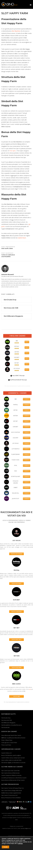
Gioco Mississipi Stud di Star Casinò (11, 735)
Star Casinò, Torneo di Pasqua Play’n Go (12, 788)
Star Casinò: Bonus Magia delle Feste (11, 790)
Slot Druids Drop (5, 718)
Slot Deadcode (5, 727)
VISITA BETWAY (16, 583)
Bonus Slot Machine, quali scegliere (11, 755)
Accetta (5, 847)
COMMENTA (26, 399)
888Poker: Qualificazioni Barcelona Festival (13, 738)
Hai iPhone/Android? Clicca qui (18, 380)
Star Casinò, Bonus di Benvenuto (10, 773)
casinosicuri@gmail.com (26, 828)
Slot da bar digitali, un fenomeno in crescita (13, 762)
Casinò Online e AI (6, 753)
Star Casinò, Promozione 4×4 (9, 795)
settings (20, 843)
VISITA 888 (16, 696)
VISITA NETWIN (16, 667)
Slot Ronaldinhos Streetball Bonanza (11, 725)
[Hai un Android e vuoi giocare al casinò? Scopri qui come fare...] (9, 380)
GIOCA (27, 342)
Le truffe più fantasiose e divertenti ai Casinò (13, 778)
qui (30, 689)
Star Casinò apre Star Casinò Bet (10, 770)
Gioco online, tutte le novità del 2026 (11, 760)
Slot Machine (16, 31)
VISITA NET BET (16, 639)
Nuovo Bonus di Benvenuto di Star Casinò (13, 780)
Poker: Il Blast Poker (6, 740)
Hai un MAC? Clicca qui (18, 375)
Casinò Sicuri (22, 238)
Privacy (23, 836)
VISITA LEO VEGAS (16, 554)
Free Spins (13, 151)
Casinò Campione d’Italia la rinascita (11, 775)
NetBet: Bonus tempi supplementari (11, 793)
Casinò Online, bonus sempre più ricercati (13, 758)
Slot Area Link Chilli (6, 720)
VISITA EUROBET (16, 611)
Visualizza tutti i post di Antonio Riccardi (12, 276)
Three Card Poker (6, 745)
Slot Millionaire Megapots (8, 722)
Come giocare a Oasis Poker (9, 742)
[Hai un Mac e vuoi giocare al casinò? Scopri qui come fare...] (11, 375)
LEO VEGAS (17, 368)
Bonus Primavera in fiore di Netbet (11, 797)
